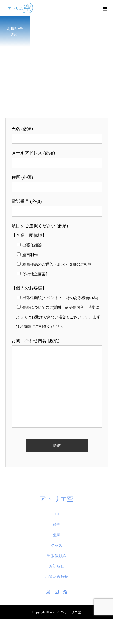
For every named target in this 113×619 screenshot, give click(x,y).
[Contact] (56, 591)
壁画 (56, 535)
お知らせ (56, 566)
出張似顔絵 (56, 556)
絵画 (56, 525)
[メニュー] (105, 8)
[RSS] (65, 591)
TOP (56, 514)
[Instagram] (47, 591)
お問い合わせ (56, 577)
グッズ (56, 545)
